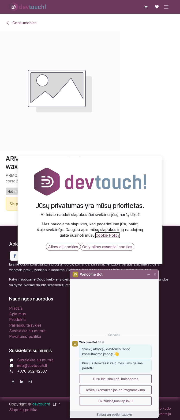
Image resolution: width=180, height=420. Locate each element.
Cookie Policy (108, 235)
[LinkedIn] (21, 381)
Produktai (17, 319)
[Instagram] (30, 381)
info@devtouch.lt (32, 365)
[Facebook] (14, 256)
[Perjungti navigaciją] (166, 7)
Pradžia (15, 308)
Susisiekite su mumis (27, 330)
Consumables (24, 22)
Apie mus (17, 314)
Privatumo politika (25, 336)
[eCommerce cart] (145, 7)
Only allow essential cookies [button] (107, 246)
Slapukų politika (23, 409)
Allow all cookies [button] (63, 246)
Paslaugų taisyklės (25, 325)
